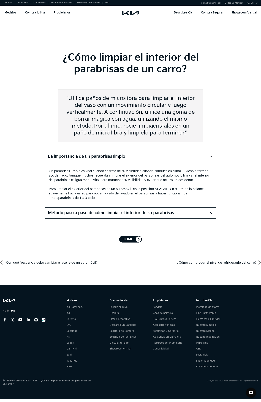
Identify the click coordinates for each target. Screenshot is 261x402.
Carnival (72, 348)
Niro (69, 366)
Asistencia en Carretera (167, 336)
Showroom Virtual (244, 12)
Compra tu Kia (35, 12)
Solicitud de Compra (122, 330)
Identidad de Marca (207, 307)
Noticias (8, 2)
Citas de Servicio (163, 313)
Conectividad (161, 348)
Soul (69, 354)
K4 (68, 313)
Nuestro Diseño (205, 330)
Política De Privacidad (61, 2)
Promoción (23, 2)
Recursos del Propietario (167, 342)
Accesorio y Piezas (164, 324)
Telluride (72, 360)
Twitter (12, 320)
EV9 (69, 324)
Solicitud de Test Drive (123, 336)
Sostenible (202, 354)
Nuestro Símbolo (206, 324)
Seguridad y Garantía (166, 330)
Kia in (9, 310)
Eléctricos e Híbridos (208, 319)
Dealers (114, 313)
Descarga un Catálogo (123, 324)
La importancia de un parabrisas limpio (86, 156)
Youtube (20, 320)
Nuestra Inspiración (208, 336)
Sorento (71, 319)
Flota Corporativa (120, 319)
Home (10, 380)
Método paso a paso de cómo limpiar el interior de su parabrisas (111, 212)
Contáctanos (39, 2)
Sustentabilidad (205, 360)
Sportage (72, 330)
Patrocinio (202, 342)
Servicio (157, 307)
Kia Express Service (164, 319)
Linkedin (28, 320)
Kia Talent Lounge (207, 366)
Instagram (36, 320)
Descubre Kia (183, 12)
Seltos (70, 342)
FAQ (107, 2)
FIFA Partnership (206, 313)
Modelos (10, 12)
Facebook (5, 320)
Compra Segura (211, 12)
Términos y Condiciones (88, 2)
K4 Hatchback (75, 307)
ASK (198, 348)
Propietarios (62, 12)
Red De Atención (235, 3)
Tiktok (44, 320)
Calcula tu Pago (119, 342)
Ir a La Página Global (211, 3)
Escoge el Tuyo (118, 307)
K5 (68, 336)
